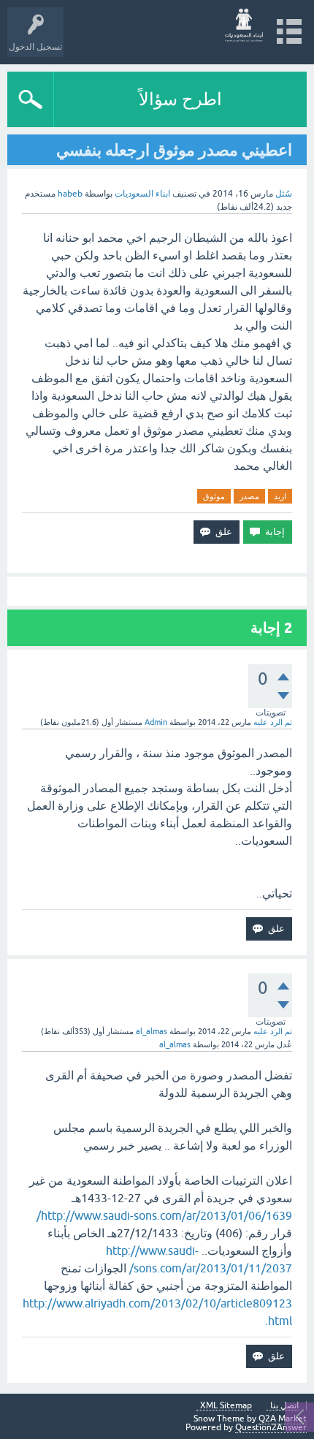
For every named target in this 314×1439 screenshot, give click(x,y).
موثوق (214, 496)
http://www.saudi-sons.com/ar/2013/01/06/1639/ (164, 1215)
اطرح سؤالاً (180, 99)
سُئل (283, 194)
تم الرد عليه (272, 722)
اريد (280, 496)
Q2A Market (283, 1418)
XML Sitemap (226, 1405)
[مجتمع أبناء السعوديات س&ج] (244, 25)
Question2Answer (271, 1427)
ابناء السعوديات (142, 194)
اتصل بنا (284, 1405)
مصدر (249, 496)
